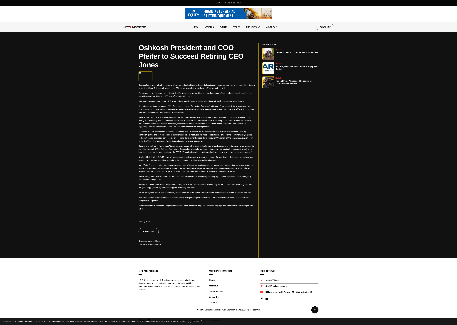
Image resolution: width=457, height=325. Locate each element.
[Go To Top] (314, 309)
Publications (253, 27)
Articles (209, 27)
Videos (236, 27)
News (196, 27)
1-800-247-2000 (271, 280)
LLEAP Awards (216, 291)
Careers (213, 302)
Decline (196, 321)
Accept (183, 321)
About (212, 280)
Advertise (271, 27)
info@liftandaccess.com (276, 286)
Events (223, 27)
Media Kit (213, 286)
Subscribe (325, 27)
